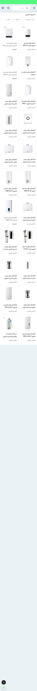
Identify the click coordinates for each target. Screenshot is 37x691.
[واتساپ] (4, 687)
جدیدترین (28, 19)
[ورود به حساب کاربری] (8, 8)
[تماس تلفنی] (4, 682)
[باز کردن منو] (33, 8)
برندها (18, 19)
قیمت (8, 19)
